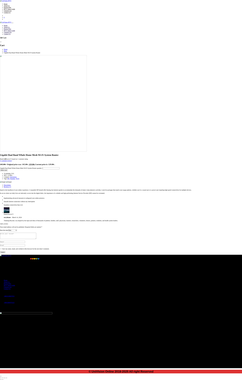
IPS (8, 178)
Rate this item (4, 230)
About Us (7, 6)
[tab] (123, 185)
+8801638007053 (9, 296)
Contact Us (7, 12)
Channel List (7, 11)
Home (5, 4)
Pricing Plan (7, 7)
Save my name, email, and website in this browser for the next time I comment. (25, 249)
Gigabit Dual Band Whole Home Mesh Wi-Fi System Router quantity (21, 168)
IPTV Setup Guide (9, 9)
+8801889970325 (9, 302)
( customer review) (6, 161)
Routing (12, 178)
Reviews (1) (7, 187)
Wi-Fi (17, 178)
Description (7, 185)
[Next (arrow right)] (2, 379)
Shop (5, 51)
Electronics (13, 177)
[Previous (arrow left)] (1, 379)
